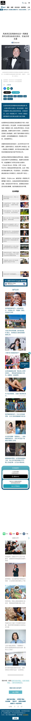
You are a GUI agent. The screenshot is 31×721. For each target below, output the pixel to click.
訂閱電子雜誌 (20, 699)
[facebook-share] (4, 88)
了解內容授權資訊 (16, 682)
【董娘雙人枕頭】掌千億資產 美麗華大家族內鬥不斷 (10, 261)
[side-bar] (29, 2)
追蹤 (13, 534)
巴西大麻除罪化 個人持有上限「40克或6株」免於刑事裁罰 (11, 211)
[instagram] (18, 706)
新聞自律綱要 (22, 701)
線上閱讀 (15, 692)
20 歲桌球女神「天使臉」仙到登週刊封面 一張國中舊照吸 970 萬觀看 (11, 204)
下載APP (14, 701)
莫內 (5, 99)
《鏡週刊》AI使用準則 (15, 703)
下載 (27, 534)
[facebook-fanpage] (14, 706)
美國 (25, 96)
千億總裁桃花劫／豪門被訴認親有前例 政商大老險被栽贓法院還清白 (11, 240)
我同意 (15, 718)
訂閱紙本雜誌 (3, 2)
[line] (10, 706)
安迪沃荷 (20, 96)
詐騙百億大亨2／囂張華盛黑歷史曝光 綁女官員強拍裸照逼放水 (11, 233)
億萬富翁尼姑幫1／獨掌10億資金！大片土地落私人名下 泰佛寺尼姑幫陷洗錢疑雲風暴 (11, 254)
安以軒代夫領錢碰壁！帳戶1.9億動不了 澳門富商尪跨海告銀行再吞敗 (11, 226)
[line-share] (8, 88)
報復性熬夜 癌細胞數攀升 (9, 274)
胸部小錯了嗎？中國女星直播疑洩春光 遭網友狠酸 (11, 218)
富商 (15, 96)
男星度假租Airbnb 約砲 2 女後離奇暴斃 (10, 197)
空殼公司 (10, 99)
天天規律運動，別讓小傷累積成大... (15, 395)
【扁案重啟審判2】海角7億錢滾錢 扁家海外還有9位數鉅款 (10, 246)
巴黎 (5, 96)
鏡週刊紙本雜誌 (16, 680)
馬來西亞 (10, 96)
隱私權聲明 (25, 714)
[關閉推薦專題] (29, 353)
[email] (21, 706)
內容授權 (7, 701)
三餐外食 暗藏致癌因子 (12, 353)
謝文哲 (9, 85)
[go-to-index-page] (13, 42)
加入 (7, 534)
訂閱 (20, 534)
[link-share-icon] (11, 88)
